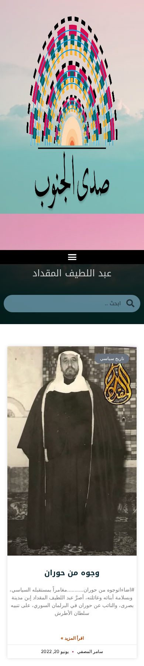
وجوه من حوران (72, 573)
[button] (72, 257)
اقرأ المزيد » (72, 638)
